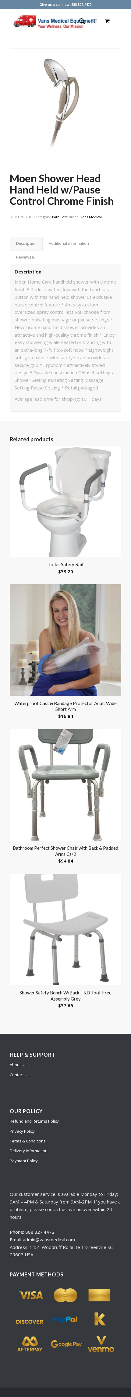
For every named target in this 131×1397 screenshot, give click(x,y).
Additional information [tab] (69, 243)
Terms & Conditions (28, 1141)
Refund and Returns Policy (34, 1121)
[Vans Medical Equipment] (54, 21)
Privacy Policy (22, 1131)
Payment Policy (24, 1161)
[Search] (79, 21)
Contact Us (20, 1074)
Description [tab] (26, 243)
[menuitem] (79, 21)
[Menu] (94, 21)
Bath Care (60, 217)
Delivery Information (29, 1150)
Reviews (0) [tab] (26, 257)
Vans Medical (91, 217)
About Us (18, 1064)
